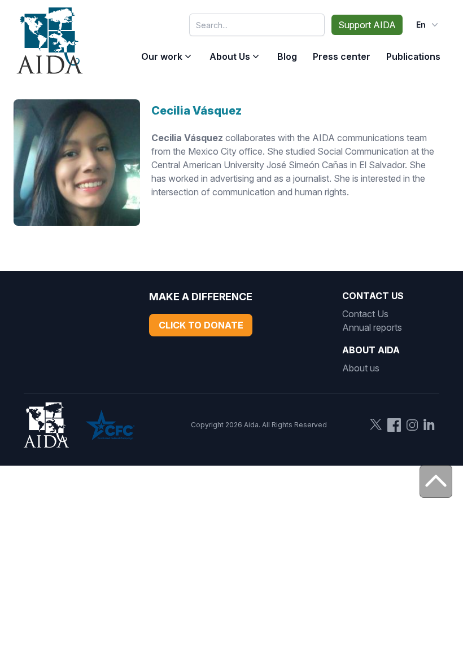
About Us (229, 56)
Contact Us (365, 313)
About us (360, 368)
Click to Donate (201, 325)
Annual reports (372, 327)
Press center (341, 56)
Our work (161, 56)
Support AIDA (367, 24)
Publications (413, 56)
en (421, 24)
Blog (287, 56)
